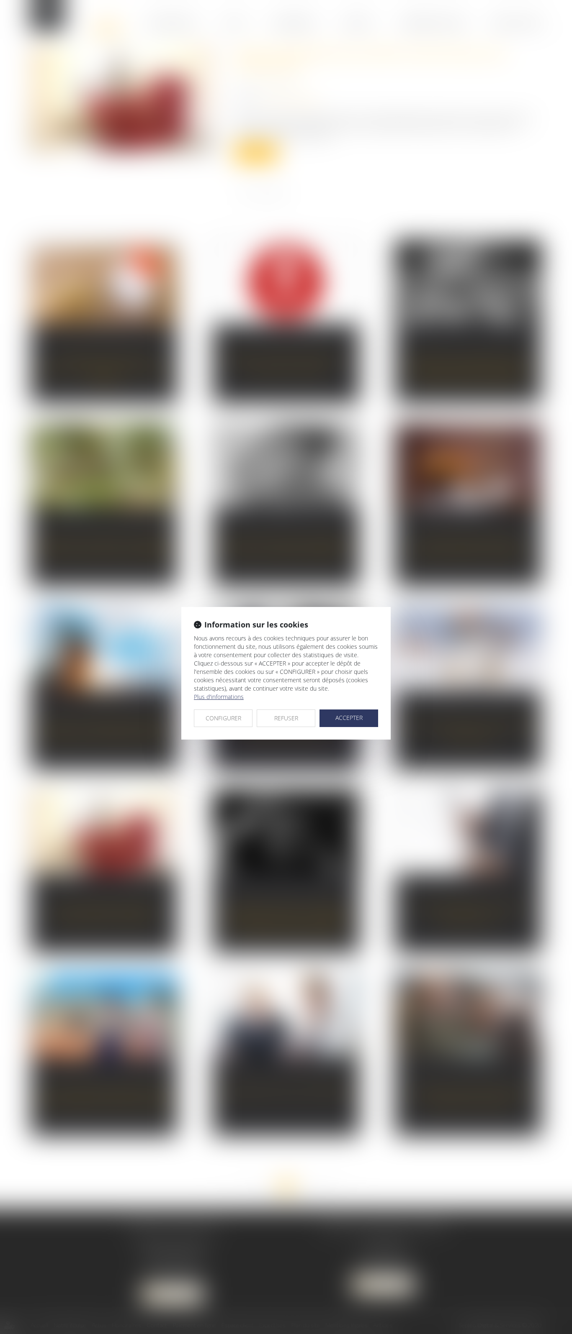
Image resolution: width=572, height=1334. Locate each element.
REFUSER (286, 718)
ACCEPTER (349, 718)
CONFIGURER (223, 718)
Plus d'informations (219, 697)
